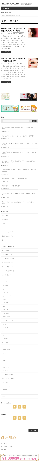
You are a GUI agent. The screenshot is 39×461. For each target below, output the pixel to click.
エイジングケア (6, 289)
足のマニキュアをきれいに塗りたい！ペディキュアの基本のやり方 (19, 202)
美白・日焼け (6, 313)
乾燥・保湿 (5, 302)
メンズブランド (6, 275)
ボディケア (5, 219)
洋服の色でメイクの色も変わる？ (11, 186)
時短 (4, 306)
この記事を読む (6, 51)
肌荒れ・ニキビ (6, 316)
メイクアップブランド (8, 271)
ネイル (4, 324)
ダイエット (5, 382)
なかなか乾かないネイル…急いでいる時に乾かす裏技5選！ (18, 136)
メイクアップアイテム (8, 258)
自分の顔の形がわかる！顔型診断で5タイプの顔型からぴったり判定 (19, 128)
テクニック (5, 364)
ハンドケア (5, 327)
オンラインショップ (6, 446)
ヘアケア (5, 335)
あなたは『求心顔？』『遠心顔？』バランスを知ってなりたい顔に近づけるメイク (19, 161)
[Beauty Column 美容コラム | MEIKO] (17, 3)
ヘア (3, 224)
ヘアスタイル (6, 338)
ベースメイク (6, 367)
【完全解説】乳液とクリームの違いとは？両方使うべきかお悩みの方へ (19, 170)
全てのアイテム (6, 250)
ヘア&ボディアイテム (8, 262)
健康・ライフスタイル (8, 378)
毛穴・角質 (5, 309)
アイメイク (16, 33)
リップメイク (6, 370)
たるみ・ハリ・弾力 (7, 296)
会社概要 (3, 449)
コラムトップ (4, 443)
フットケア (5, 346)
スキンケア (5, 215)
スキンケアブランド (7, 267)
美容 (3, 240)
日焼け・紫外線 (6, 349)
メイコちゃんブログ (7, 374)
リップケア (5, 299)
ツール (4, 360)
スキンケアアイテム (7, 254)
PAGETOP (33, 430)
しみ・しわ (5, 292)
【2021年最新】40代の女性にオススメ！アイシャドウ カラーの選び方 (19, 144)
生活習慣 (5, 389)
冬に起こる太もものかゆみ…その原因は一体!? (14, 178)
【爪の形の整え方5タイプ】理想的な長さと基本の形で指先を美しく (19, 194)
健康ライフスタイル (7, 236)
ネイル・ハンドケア (7, 232)
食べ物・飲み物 (6, 392)
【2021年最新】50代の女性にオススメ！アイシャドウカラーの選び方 (19, 152)
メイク (21, 33)
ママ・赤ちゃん (6, 385)
